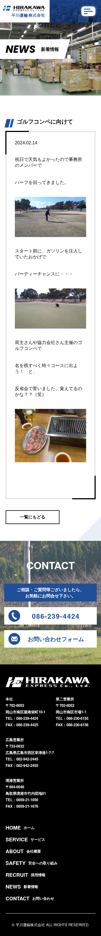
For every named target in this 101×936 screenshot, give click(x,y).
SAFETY (32, 863)
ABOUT (23, 851)
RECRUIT (25, 874)
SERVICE (25, 839)
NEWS (22, 886)
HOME (20, 827)
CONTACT (30, 898)
